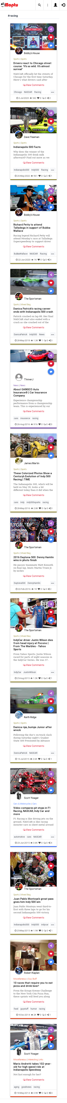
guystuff (24, 1008)
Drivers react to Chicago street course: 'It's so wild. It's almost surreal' (32, 66)
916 (36, 424)
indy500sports (33, 502)
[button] (39, 5)
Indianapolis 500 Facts (27, 147)
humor (34, 1008)
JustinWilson (29, 672)
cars (16, 418)
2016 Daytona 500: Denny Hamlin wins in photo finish (33, 559)
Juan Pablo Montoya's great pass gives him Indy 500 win (33, 900)
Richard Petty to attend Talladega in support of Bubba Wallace (31, 227)
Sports (16, 59)
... (52, 92)
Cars (34, 803)
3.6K (35, 842)
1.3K (36, 340)
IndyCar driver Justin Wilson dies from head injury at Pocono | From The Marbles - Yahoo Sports (33, 644)
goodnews (26, 1087)
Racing (37, 92)
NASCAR (28, 92)
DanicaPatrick (20, 334)
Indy (22, 502)
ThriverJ (28, 379)
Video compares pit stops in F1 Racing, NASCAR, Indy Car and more (32, 811)
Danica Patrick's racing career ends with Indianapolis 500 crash (33, 310)
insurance (25, 418)
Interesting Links (35, 1059)
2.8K (36, 508)
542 (34, 98)
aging (16, 1087)
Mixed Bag (26, 304)
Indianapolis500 (21, 170)
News (41, 334)
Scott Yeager (31, 797)
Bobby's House (32, 53)
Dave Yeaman (31, 137)
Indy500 (35, 170)
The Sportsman (32, 298)
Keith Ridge (30, 717)
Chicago (18, 92)
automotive (19, 836)
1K (35, 259)
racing (35, 418)
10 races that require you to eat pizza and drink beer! (33, 984)
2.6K (35, 758)
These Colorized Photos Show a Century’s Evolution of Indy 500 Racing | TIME (32, 476)
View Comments (34, 85)
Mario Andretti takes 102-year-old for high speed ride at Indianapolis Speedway (32, 1066)
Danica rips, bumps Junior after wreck (32, 728)
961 (36, 175)
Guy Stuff (32, 978)
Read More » (33, 37)
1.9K (35, 930)
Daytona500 (19, 583)
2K (35, 1014)
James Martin (31, 463)
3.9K (36, 1092)
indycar (44, 924)
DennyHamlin (34, 583)
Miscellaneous (19, 978)
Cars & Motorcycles (22, 803)
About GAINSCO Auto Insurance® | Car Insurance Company (30, 392)
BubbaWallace (20, 253)
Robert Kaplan (32, 972)
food (16, 1008)
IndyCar (17, 672)
